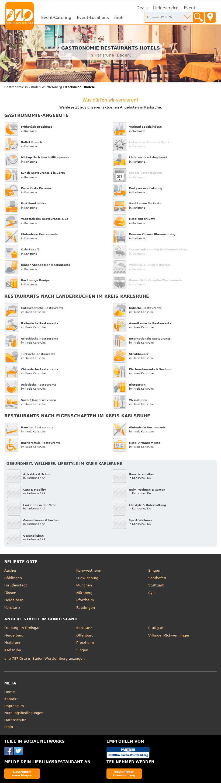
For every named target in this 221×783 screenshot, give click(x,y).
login (8, 727)
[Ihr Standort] (210, 17)
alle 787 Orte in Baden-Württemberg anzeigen (44, 658)
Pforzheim (85, 600)
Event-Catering (56, 17)
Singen (154, 570)
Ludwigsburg (87, 578)
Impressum (14, 706)
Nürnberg (84, 593)
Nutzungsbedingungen (23, 713)
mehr (119, 17)
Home (9, 692)
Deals (142, 7)
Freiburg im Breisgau (22, 628)
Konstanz (12, 608)
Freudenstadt (15, 585)
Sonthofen (157, 578)
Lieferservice (165, 7)
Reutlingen (85, 608)
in (16, 87)
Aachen (10, 570)
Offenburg (85, 635)
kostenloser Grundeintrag (124, 773)
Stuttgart (156, 585)
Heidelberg (13, 600)
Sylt (151, 593)
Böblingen (13, 578)
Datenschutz (15, 720)
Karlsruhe (12, 650)
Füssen (10, 593)
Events (191, 7)
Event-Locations (93, 17)
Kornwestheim (88, 570)
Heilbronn (12, 643)
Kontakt (11, 699)
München (84, 585)
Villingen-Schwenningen (169, 635)
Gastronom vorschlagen (22, 773)
